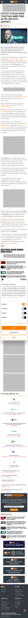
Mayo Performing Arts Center (20, 456)
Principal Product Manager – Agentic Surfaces (14, 413)
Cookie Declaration (19, 595)
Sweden (8, 249)
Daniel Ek (5, 158)
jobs (3, 125)
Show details (20, 323)
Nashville (10, 404)
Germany (11, 436)
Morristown (4, 456)
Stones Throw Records (10, 472)
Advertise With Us (5, 603)
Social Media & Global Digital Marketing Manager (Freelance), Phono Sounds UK (14, 424)
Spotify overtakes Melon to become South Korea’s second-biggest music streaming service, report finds (15, 272)
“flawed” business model (14, 221)
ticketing (9, 251)
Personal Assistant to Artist (14, 434)
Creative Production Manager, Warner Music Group (14, 484)
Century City (4, 446)
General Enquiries (5, 607)
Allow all (14, 327)
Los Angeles (4, 481)
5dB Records (8, 476)
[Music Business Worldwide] (14, 2)
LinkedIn (18, 603)
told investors (7, 243)
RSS (17, 607)
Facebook (18, 601)
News (3, 249)
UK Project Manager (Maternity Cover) (11, 470)
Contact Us (3, 601)
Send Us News (4, 605)
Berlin (8, 436)
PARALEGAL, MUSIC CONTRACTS (14, 445)
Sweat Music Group (14, 467)
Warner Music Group (6, 486)
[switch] (24, 308)
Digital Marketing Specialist (8, 480)
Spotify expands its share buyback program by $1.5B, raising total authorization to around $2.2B (14, 532)
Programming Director (14, 455)
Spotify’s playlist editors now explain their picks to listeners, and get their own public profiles (15, 262)
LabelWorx (8, 491)
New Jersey (9, 456)
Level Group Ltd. (16, 404)
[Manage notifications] (24, 610)
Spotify (15, 47)
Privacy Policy (18, 593)
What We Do (3, 591)
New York (9, 414)
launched (23, 96)
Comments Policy (19, 591)
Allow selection (14, 332)
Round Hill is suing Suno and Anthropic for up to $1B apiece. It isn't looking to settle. (16, 537)
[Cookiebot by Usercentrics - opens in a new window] (20, 279)
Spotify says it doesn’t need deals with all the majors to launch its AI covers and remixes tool (16, 277)
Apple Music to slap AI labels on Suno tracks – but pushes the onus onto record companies (15, 518)
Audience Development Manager (9, 475)
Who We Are (3, 589)
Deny (14, 337)
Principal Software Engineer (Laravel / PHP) (12, 489)
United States (14, 414)
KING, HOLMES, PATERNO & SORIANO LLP (17, 446)
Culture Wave (10, 481)
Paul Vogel (21, 249)
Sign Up (15, 509)
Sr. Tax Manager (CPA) (14, 402)
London (3, 472)
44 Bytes (8, 616)
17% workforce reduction (14, 59)
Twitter (18, 605)
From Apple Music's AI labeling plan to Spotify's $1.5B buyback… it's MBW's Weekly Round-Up (16, 528)
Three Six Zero (18, 436)
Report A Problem (5, 609)
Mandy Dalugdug (6, 27)
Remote (3, 491)
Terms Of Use (18, 589)
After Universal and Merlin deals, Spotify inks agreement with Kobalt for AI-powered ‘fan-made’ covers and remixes (16, 267)
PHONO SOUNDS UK (14, 425)
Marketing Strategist (14, 465)
